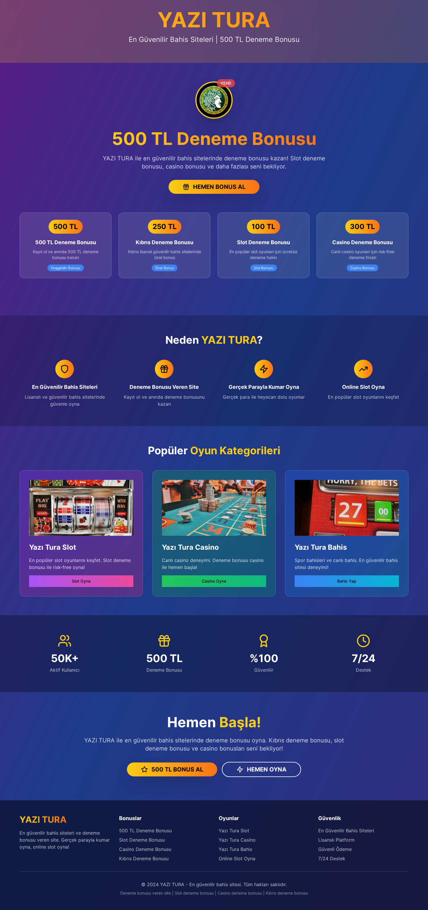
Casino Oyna (214, 581)
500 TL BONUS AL (177, 769)
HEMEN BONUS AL (219, 186)
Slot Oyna (81, 581)
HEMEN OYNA (266, 769)
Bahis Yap (346, 581)
